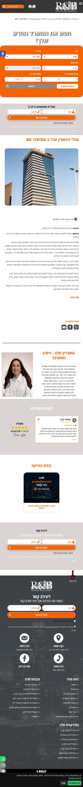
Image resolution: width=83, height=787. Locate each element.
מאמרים (72, 707)
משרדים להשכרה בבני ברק (25, 698)
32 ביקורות (15, 431)
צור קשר (72, 712)
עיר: (76, 51)
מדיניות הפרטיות (51, 127)
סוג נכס (74, 62)
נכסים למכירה (69, 693)
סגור (63, 783)
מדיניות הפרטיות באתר (66, 716)
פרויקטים (66, 19)
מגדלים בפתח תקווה (67, 757)
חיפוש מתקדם (65, 86)
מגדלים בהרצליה (68, 739)
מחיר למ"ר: (35, 74)
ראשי (73, 684)
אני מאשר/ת (74, 783)
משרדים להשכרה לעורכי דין (25, 702)
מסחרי (34, 716)
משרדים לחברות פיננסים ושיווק (23, 707)
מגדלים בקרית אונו (67, 753)
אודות (73, 689)
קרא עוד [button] (74, 439)
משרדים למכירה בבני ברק (25, 693)
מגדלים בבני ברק (54, 19)
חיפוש (31, 86)
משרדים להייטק (30, 712)
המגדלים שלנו (69, 702)
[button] (3, 54)
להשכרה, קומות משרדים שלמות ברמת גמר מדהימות (41, 507)
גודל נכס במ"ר (71, 74)
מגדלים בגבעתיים (68, 735)
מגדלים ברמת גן (69, 744)
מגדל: (38, 51)
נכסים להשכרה (69, 698)
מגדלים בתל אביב (68, 730)
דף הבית (75, 19)
